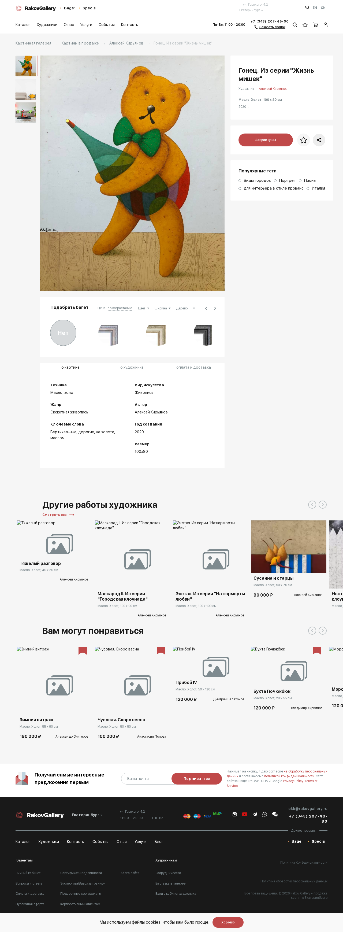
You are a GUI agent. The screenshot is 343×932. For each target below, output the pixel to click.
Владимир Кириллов (306, 708)
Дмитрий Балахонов (228, 699)
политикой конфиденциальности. (290, 776)
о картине (70, 367)
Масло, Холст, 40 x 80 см (39, 570)
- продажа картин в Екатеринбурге (309, 896)
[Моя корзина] (315, 25)
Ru (306, 8)
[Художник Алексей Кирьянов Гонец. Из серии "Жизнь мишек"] (132, 173)
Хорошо (228, 922)
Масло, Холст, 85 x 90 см (39, 726)
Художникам (166, 860)
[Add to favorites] (54, 550)
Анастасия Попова (151, 736)
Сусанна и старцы (273, 578)
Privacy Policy (293, 781)
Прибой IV (186, 682)
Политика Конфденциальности (303, 862)
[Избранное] (305, 25)
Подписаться (197, 778)
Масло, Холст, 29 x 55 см (272, 698)
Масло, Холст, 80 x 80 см (117, 726)
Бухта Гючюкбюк (271, 691)
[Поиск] (295, 25)
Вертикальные (63, 432)
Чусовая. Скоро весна (121, 719)
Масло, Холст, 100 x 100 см (196, 606)
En (315, 8)
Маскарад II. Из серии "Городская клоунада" (123, 596)
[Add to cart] (258, 565)
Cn (323, 8)
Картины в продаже (80, 43)
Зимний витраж (37, 719)
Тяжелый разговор (40, 563)
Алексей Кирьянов (126, 43)
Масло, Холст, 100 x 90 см (117, 606)
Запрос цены (265, 140)
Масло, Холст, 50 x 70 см (272, 585)
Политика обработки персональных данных (293, 881)
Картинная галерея (33, 43)
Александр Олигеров (71, 736)
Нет (63, 332)
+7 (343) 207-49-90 (270, 21)
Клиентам (24, 860)
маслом (57, 438)
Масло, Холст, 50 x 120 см (195, 689)
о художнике (132, 367)
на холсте (105, 432)
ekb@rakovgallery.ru (307, 809)
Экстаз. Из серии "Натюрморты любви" (210, 596)
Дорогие (86, 432)
